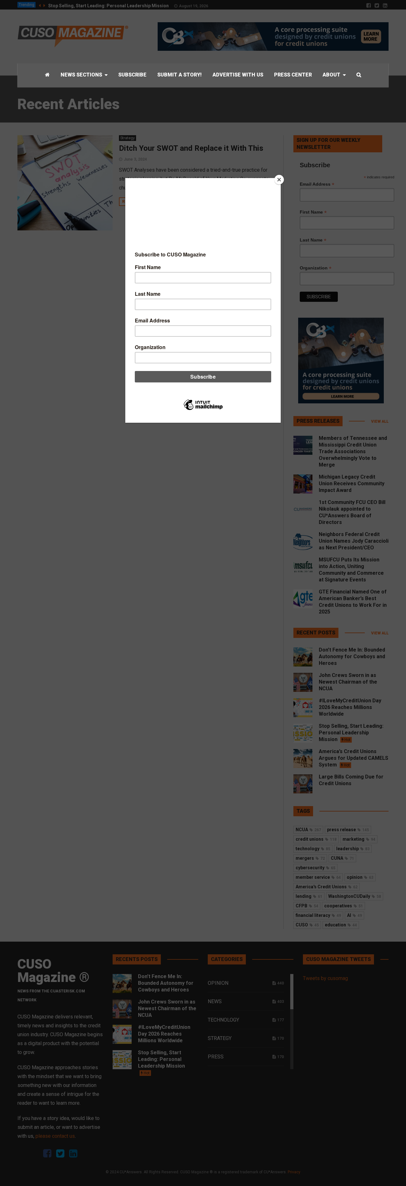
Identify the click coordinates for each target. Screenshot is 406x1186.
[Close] (279, 179)
